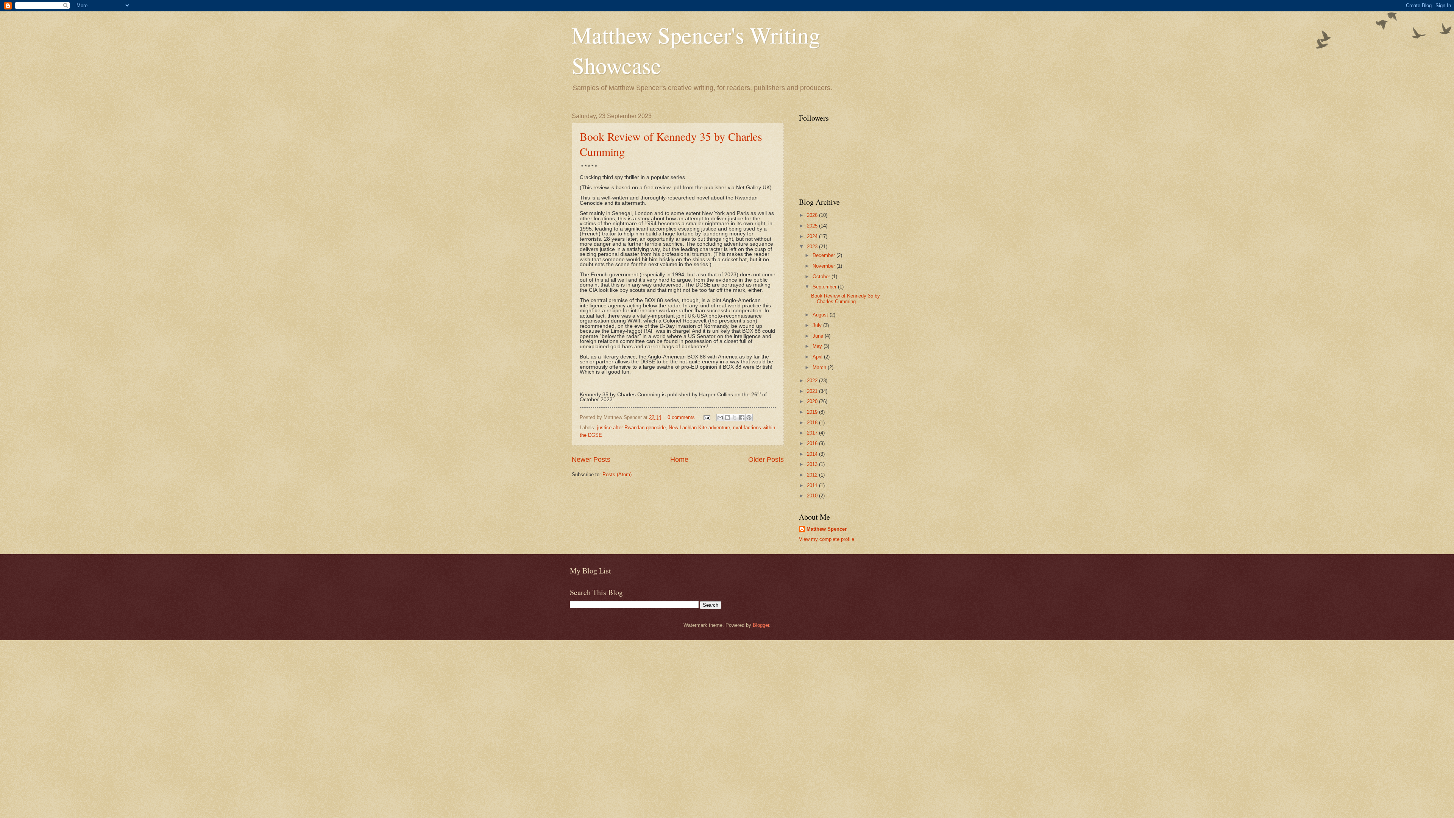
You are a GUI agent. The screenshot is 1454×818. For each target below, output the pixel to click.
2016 (813, 443)
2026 (813, 215)
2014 (813, 454)
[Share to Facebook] (742, 417)
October (822, 276)
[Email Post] (706, 417)
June (819, 336)
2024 (813, 236)
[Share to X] (734, 417)
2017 (813, 433)
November (824, 266)
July (818, 325)
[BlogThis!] (727, 417)
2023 (813, 246)
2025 (813, 226)
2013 (813, 464)
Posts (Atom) (617, 474)
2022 (813, 380)
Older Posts (766, 459)
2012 (813, 475)
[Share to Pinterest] (749, 417)
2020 (813, 401)
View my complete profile (826, 539)
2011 (813, 485)
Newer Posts (591, 459)
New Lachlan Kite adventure (699, 427)
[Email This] (720, 417)
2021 (813, 391)
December (824, 255)
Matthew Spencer (827, 529)
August (821, 315)
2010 (813, 496)
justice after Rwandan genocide (631, 427)
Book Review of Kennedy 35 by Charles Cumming (845, 298)
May (818, 346)
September (825, 287)
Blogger (761, 625)
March (820, 367)
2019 (813, 412)
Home (679, 459)
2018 (813, 422)
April (818, 357)
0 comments (681, 417)
